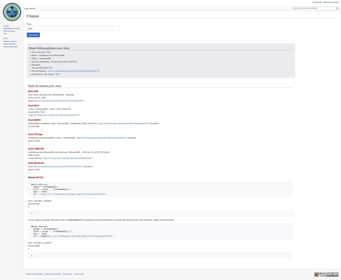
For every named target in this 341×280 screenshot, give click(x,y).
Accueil (6, 26)
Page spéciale (29, 9)
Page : (29, 24)
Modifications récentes (12, 28)
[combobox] (73, 28)
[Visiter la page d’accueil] (11, 10)
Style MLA (33, 105)
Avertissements (67, 274)
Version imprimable (11, 47)
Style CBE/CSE (36, 148)
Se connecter (317, 2)
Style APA (33, 91)
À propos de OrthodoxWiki (52, 274)
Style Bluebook (36, 163)
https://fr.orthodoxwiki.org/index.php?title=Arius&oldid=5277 (73, 71)
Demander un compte (331, 2)
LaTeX (62, 220)
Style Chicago (35, 134)
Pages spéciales (10, 44)
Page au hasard (9, 31)
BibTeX (39, 177)
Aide (5, 34)
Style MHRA (34, 120)
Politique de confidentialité (34, 274)
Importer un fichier (10, 41)
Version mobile (79, 274)
